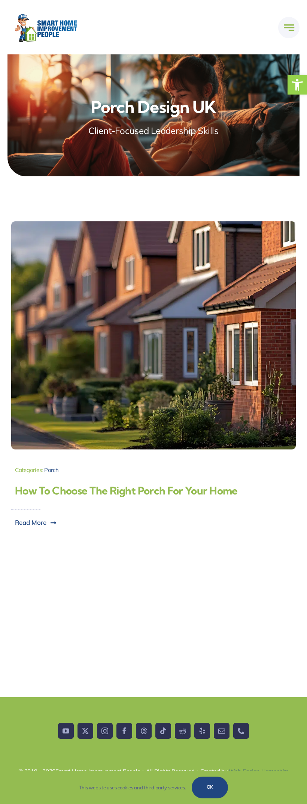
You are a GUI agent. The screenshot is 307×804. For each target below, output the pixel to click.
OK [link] (210, 787)
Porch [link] (51, 469)
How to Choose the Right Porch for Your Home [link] (126, 490)
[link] (297, 85)
